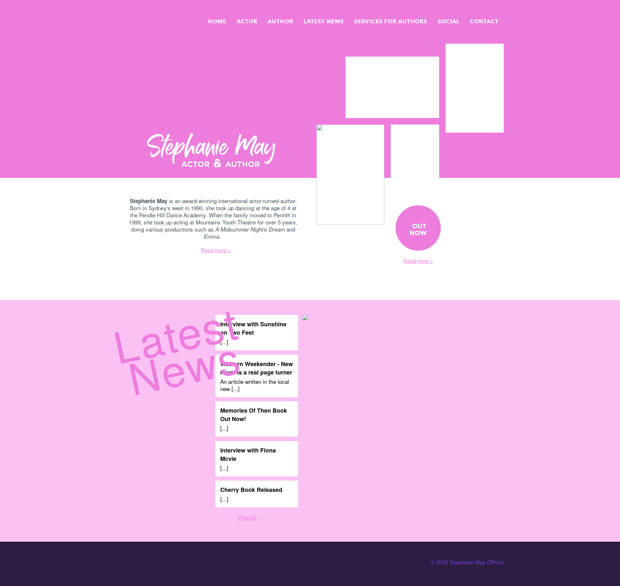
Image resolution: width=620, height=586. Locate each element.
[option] (392, 88)
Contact (484, 21)
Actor (247, 21)
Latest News (324, 21)
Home (217, 21)
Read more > (216, 250)
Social (449, 21)
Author (280, 21)
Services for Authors (390, 21)
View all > (249, 517)
